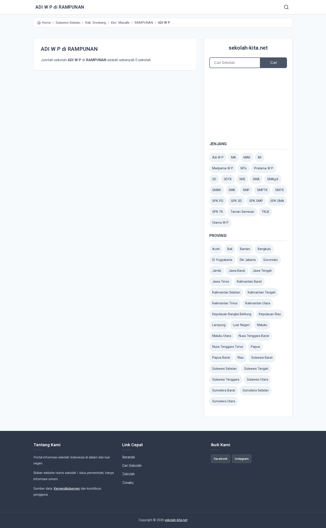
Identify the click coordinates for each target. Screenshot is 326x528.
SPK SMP (256, 201)
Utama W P (220, 223)
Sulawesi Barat (262, 358)
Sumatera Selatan (256, 390)
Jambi (216, 271)
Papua (255, 347)
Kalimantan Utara (257, 303)
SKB (242, 179)
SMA (256, 179)
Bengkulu (264, 249)
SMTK (279, 190)
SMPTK (262, 190)
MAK (247, 157)
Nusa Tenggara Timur (227, 347)
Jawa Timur (220, 282)
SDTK (228, 179)
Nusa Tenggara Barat (254, 336)
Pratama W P (263, 168)
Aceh (216, 249)
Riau (241, 358)
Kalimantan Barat (249, 282)
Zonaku (128, 483)
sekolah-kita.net (248, 48)
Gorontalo (270, 260)
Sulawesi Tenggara (225, 379)
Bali (229, 249)
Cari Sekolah (131, 465)
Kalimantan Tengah (261, 292)
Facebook (220, 458)
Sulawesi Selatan (224, 369)
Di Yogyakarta (222, 260)
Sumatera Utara (223, 401)
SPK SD (236, 201)
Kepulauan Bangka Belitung (231, 314)
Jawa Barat (237, 271)
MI (259, 157)
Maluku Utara (221, 336)
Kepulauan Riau (270, 314)
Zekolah (128, 474)
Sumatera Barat (223, 390)
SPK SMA (277, 201)
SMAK (216, 190)
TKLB (265, 212)
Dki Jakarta (248, 260)
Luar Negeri (241, 325)
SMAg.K (273, 179)
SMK (232, 190)
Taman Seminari (242, 212)
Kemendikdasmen (67, 489)
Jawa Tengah (262, 271)
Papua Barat (221, 358)
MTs (244, 168)
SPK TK (217, 212)
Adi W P (218, 157)
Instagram (242, 458)
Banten (245, 249)
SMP (246, 190)
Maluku (262, 325)
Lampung (219, 325)
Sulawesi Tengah (256, 369)
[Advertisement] (248, 104)
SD (214, 179)
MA (233, 157)
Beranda (128, 457)
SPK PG (217, 201)
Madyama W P (222, 168)
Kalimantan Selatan (226, 292)
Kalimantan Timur (225, 303)
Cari (273, 63)
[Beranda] (286, 7)
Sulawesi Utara (257, 379)
